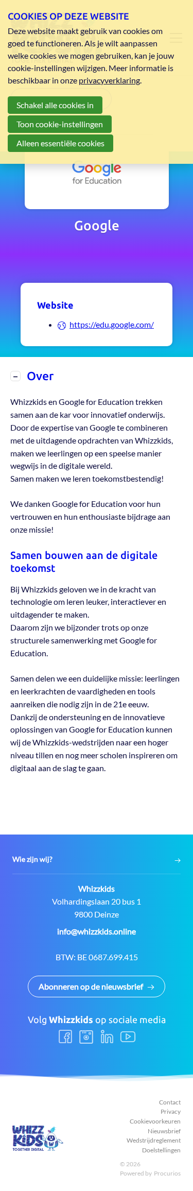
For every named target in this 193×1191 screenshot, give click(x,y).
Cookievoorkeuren (155, 1121)
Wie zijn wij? (32, 859)
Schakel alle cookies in (55, 105)
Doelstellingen (161, 1150)
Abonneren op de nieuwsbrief (91, 986)
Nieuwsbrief (164, 1131)
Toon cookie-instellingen (59, 124)
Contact (170, 1102)
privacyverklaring (109, 80)
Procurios (167, 1173)
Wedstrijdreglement (154, 1140)
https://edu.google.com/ (111, 324)
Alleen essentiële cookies (60, 143)
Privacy (171, 1111)
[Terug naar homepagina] (38, 1138)
